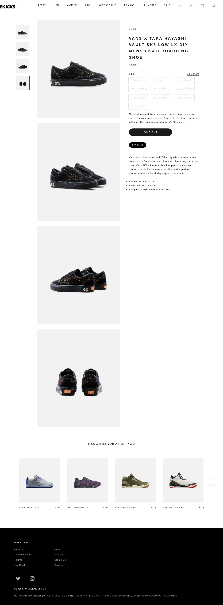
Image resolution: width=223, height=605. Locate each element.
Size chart (193, 73)
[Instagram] (32, 578)
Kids (88, 5)
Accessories (107, 5)
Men (56, 5)
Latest (41, 5)
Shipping (59, 554)
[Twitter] (18, 578)
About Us (18, 549)
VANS (132, 29)
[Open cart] (202, 5)
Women (72, 5)
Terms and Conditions (27, 596)
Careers (58, 565)
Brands (129, 5)
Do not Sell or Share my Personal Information (147, 596)
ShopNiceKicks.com (34, 589)
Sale (167, 5)
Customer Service (23, 554)
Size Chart (19, 565)
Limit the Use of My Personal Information (90, 596)
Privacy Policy (52, 596)
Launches (149, 5)
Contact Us (60, 560)
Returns (18, 560)
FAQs (57, 549)
